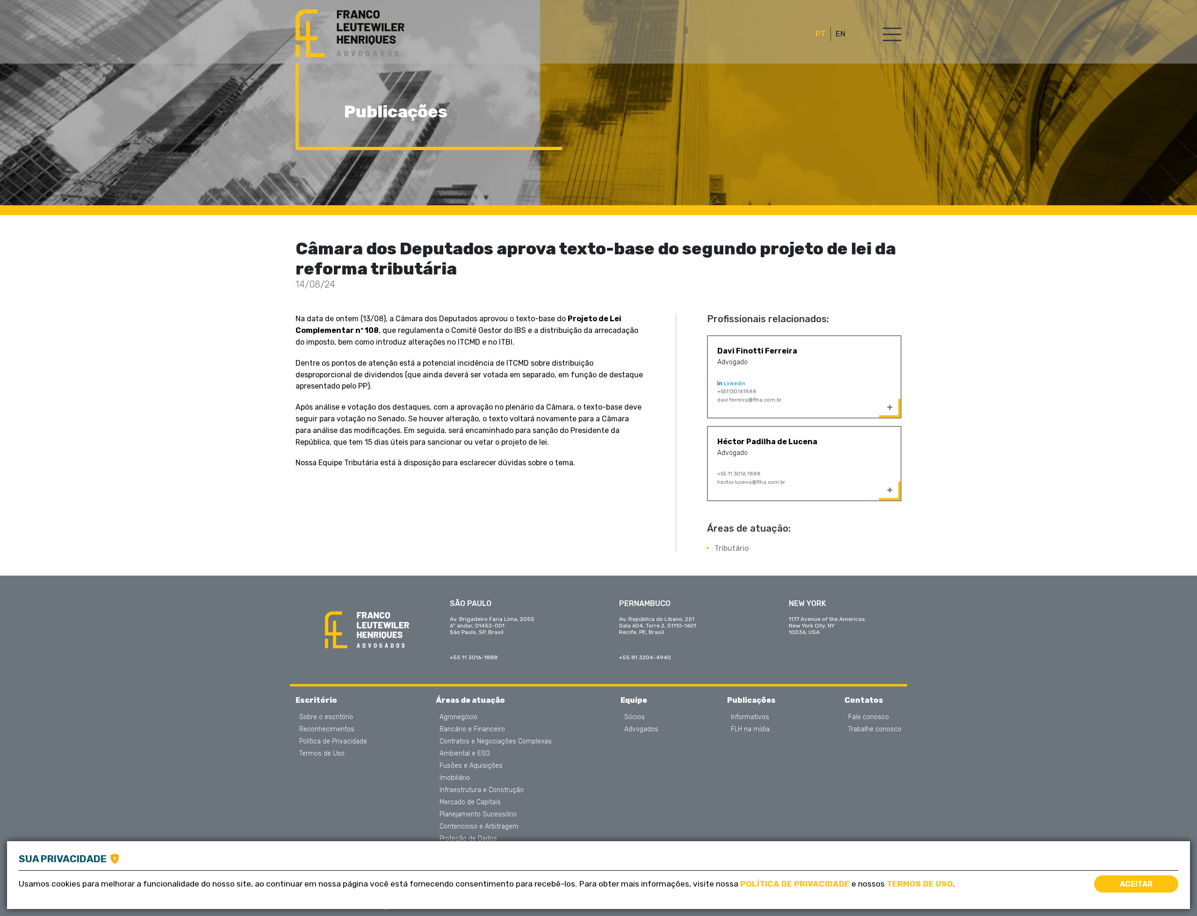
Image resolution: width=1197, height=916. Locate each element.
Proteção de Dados (468, 839)
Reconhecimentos (326, 729)
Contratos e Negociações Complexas (496, 741)
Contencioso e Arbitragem (479, 826)
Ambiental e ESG (465, 753)
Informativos (750, 717)
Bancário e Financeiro (472, 729)
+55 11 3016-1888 (474, 657)
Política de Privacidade (333, 741)
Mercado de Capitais (470, 802)
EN (840, 34)
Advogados (641, 729)
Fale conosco (868, 717)
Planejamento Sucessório (478, 814)
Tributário (731, 548)
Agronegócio (458, 717)
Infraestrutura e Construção (482, 790)
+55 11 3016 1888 (739, 474)
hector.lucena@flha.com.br (751, 482)
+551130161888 (737, 392)
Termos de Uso (322, 753)
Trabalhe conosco (874, 729)
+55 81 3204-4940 (645, 657)
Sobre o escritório (326, 717)
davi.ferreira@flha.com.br (749, 400)
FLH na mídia (750, 729)
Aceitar (1136, 884)
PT (820, 34)
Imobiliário (455, 778)
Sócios (634, 717)
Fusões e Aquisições (471, 766)
